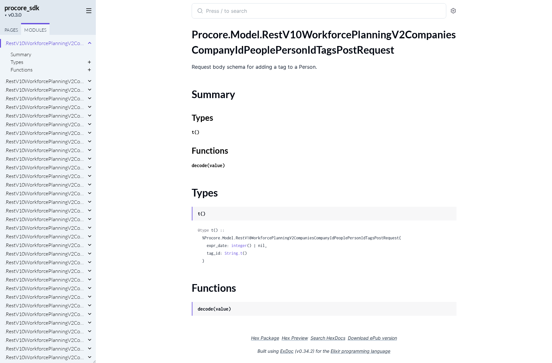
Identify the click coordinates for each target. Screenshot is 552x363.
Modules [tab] (35, 30)
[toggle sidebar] (87, 10)
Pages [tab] (11, 30)
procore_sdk (21, 8)
